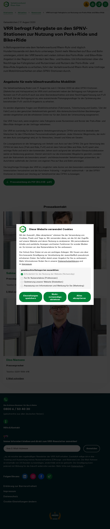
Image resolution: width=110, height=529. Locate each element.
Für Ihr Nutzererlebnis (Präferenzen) (41, 277)
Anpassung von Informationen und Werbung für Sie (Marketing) (54, 285)
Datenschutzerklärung (68, 261)
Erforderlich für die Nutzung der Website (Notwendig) (49, 273)
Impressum (27, 264)
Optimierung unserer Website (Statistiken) (43, 281)
